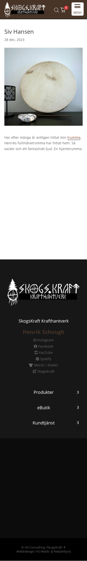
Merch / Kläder (45, 365)
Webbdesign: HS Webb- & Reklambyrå (43, 551)
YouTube (45, 352)
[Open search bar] (56, 10)
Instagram (45, 340)
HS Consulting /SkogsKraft (43, 547)
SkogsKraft (45, 371)
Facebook (45, 346)
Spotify (45, 358)
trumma (73, 137)
